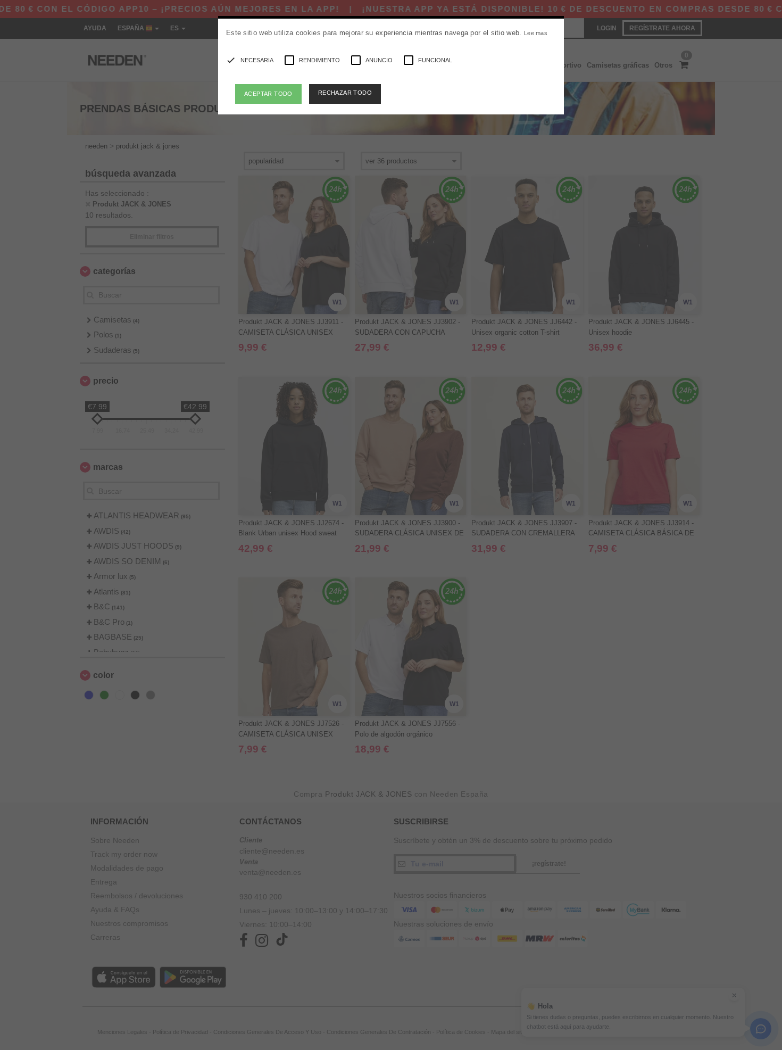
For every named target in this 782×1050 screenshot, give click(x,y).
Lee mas (535, 33)
